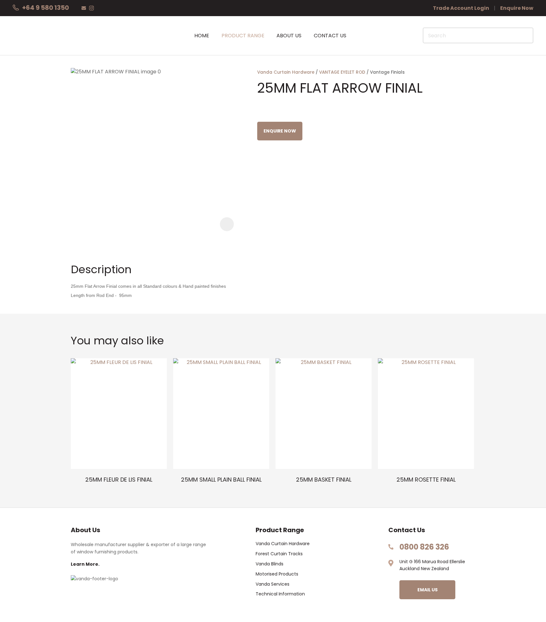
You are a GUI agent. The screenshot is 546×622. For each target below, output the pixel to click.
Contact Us (330, 35)
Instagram (91, 8)
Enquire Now (516, 8)
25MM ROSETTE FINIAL (426, 479)
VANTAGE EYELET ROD (342, 72)
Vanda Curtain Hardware (285, 72)
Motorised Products (277, 574)
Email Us (427, 590)
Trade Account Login (461, 8)
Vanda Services (272, 584)
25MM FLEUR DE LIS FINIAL (118, 479)
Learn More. (85, 564)
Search (525, 35)
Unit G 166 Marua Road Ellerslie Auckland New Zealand (432, 565)
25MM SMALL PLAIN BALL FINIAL (221, 479)
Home (201, 35)
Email (84, 8)
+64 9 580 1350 (45, 7)
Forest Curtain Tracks (279, 554)
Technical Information (280, 594)
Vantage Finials (387, 72)
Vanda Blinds (269, 564)
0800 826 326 (424, 547)
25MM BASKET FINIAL (323, 479)
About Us (288, 35)
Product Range (242, 35)
